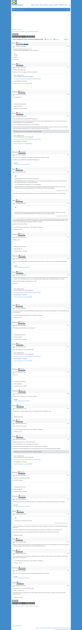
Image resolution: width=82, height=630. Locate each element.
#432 (68, 203)
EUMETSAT (61, 4)
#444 (68, 475)
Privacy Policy (38, 628)
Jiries (19, 168)
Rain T (66, 4)
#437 (68, 325)
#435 (68, 274)
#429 (68, 116)
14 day (40, 4)
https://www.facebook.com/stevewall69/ (22, 83)
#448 (68, 553)
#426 (68, 46)
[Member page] (69, 4)
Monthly (46, 4)
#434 (68, 258)
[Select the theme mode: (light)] (68, 10)
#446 (68, 514)
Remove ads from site (16, 29)
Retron (19, 405)
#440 (68, 393)
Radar (36, 4)
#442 (68, 423)
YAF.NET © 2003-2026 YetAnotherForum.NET (61, 628)
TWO (13, 9)
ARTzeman (22, 91)
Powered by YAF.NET (46, 628)
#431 (68, 171)
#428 (68, 94)
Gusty (19, 63)
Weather (23, 31)
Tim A (19, 42)
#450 (68, 585)
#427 (68, 67)
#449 (68, 570)
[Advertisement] (41, 20)
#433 (68, 237)
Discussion (17, 31)
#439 (68, 372)
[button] (17, 9)
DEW (19, 200)
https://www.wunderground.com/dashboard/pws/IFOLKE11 (26, 78)
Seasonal (51, 4)
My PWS (16, 59)
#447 (68, 541)
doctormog (22, 151)
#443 (68, 439)
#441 (68, 408)
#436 (68, 308)
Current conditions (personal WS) (21, 164)
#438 (68, 346)
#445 (68, 499)
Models (56, 4)
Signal (32, 4)
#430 (68, 154)
